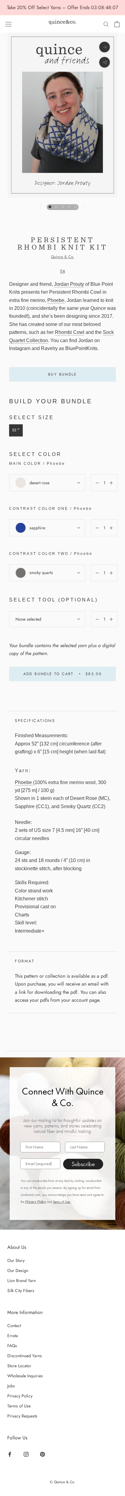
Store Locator (19, 1366)
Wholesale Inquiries (25, 1376)
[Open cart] (117, 24)
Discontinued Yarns (24, 1356)
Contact (14, 1326)
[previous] (40, 207)
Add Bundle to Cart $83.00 (62, 674)
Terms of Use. (62, 1202)
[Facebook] (10, 1454)
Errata (12, 1336)
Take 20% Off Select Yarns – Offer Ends (49, 7)
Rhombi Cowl (69, 332)
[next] (84, 207)
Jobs (11, 1386)
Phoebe (55, 300)
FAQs (12, 1346)
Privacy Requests (22, 1416)
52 (16, 430)
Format (25, 961)
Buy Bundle (62, 374)
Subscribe (83, 1164)
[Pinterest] (43, 1454)
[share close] (104, 62)
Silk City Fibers (20, 1291)
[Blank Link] (62, 23)
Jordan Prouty (69, 284)
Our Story (16, 1260)
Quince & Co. (62, 257)
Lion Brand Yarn (21, 1280)
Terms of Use (19, 1406)
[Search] (106, 24)
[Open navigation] (8, 23)
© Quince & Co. (62, 1482)
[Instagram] (27, 1454)
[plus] (104, 47)
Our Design (17, 1270)
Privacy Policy (35, 1201)
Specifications (35, 720)
